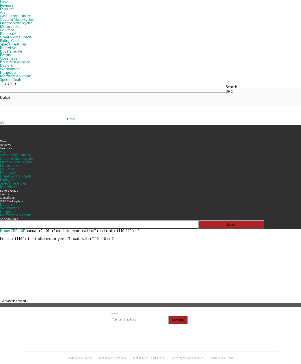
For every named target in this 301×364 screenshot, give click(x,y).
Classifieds (8, 58)
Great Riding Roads (16, 37)
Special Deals (11, 79)
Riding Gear (9, 40)
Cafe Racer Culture (15, 15)
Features (7, 8)
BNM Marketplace (15, 61)
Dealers (6, 65)
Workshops (9, 68)
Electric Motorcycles (16, 23)
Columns (7, 30)
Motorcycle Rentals (16, 76)
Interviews (8, 47)
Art (2, 12)
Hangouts (8, 72)
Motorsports (10, 26)
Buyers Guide (11, 51)
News (3, 141)
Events (5, 54)
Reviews (6, 5)
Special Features (13, 44)
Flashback (8, 33)
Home (5, 230)
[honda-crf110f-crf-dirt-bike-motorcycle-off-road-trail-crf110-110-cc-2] (11, 263)
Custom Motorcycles (17, 19)
